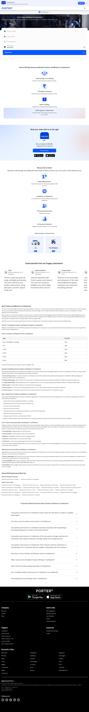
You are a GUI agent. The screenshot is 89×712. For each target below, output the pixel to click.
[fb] (2, 699)
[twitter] (6, 699)
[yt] (18, 699)
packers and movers (24, 315)
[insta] (10, 699)
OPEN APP (81, 3)
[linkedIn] (14, 699)
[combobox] (42, 31)
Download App (44, 150)
